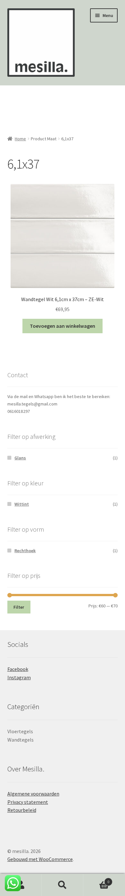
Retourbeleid (21, 810)
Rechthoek (25, 550)
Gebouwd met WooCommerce (40, 859)
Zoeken (62, 885)
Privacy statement (27, 802)
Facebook (17, 669)
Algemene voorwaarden (33, 793)
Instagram (19, 677)
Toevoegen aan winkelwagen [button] (62, 326)
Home (20, 139)
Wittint (21, 504)
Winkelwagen (96, 879)
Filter (18, 607)
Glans (20, 458)
